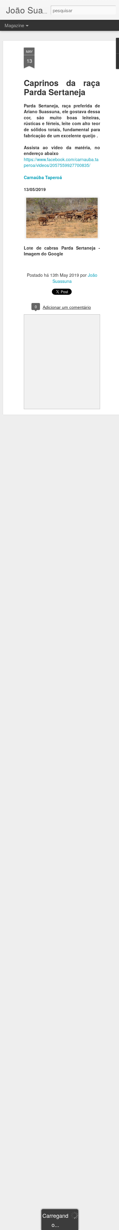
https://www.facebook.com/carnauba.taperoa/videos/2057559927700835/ (61, 162)
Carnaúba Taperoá (43, 177)
